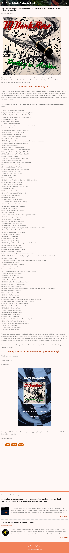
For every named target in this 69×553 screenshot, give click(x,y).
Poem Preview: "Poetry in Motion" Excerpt (17, 522)
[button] (66, 9)
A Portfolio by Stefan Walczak (20, 3)
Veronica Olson (38, 549)
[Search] (66, 3)
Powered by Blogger (36, 546)
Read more (64, 517)
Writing (21, 445)
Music (7, 445)
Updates (14, 445)
